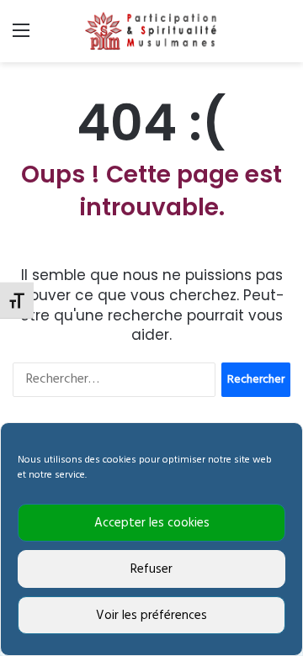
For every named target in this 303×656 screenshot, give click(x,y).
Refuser (151, 569)
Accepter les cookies (152, 523)
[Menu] (21, 37)
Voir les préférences (151, 616)
